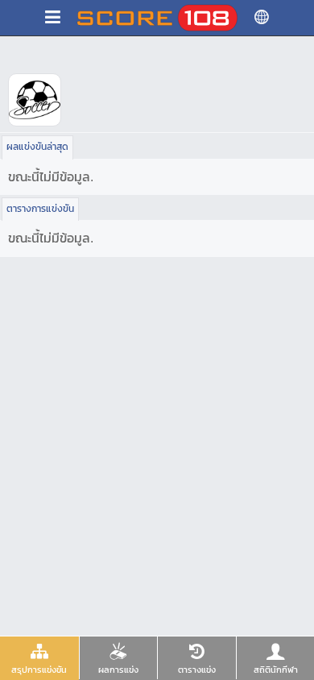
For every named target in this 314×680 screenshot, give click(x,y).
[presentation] (39, 657)
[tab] (39, 658)
